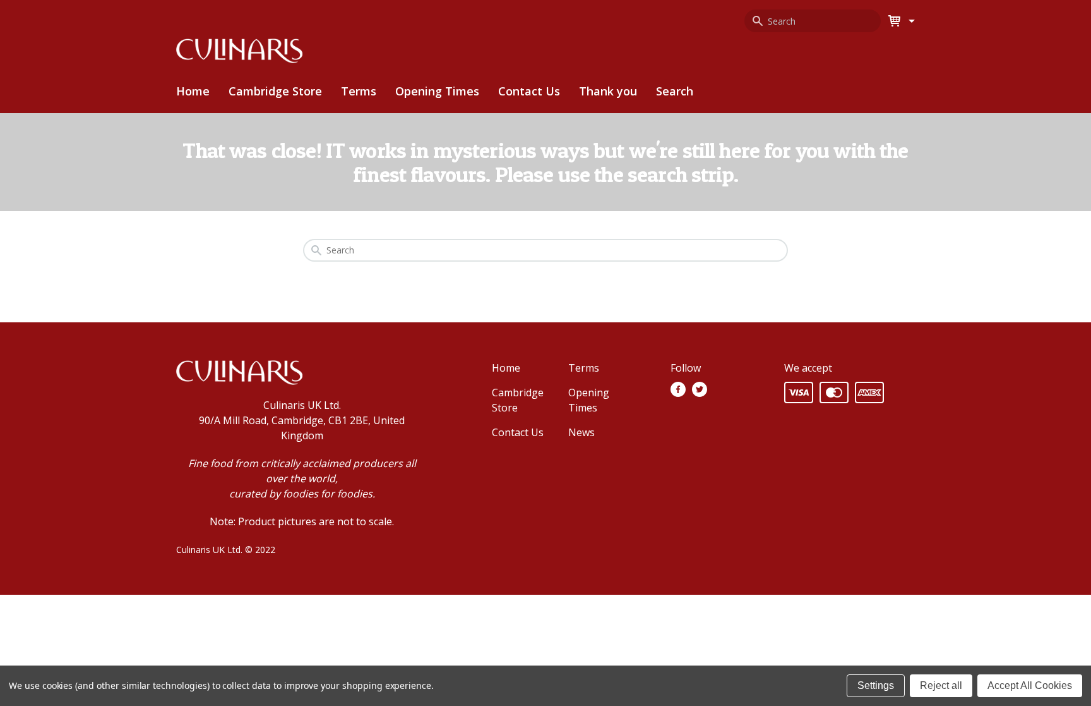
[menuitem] (275, 91)
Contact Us (529, 91)
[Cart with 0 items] (910, 20)
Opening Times (437, 91)
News (581, 432)
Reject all (941, 685)
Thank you (608, 91)
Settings (875, 685)
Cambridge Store (275, 91)
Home (193, 91)
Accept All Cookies (1029, 685)
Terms (358, 91)
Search (674, 91)
